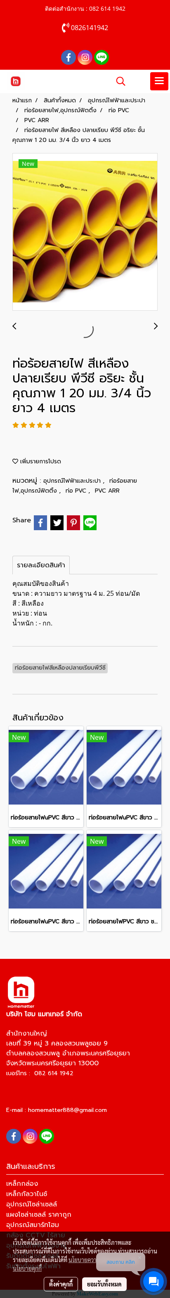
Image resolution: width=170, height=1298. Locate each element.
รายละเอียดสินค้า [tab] (41, 565)
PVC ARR (107, 490)
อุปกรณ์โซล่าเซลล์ (31, 1204)
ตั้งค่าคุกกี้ (61, 1284)
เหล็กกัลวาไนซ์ (26, 1194)
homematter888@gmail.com (67, 1110)
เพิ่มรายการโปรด (39, 461)
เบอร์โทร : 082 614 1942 (39, 1073)
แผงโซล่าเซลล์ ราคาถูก (38, 1215)
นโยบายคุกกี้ (27, 1268)
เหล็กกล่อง (22, 1184)
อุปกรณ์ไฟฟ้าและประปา (73, 481)
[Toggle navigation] (159, 81)
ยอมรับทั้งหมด (104, 1284)
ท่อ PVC (77, 490)
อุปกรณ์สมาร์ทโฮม (32, 1225)
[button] (118, 81)
